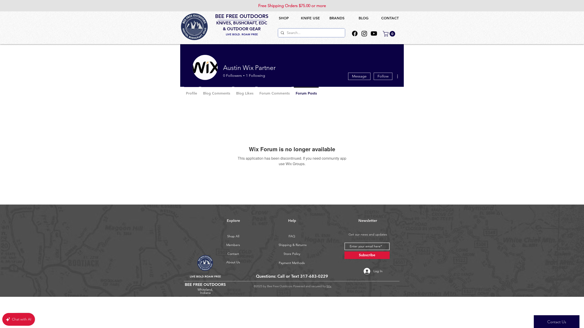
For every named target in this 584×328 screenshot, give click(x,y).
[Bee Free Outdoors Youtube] (374, 33)
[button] (310, 18)
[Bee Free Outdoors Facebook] (354, 33)
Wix (328, 286)
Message (359, 76)
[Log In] (362, 271)
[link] (389, 33)
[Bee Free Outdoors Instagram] (364, 33)
